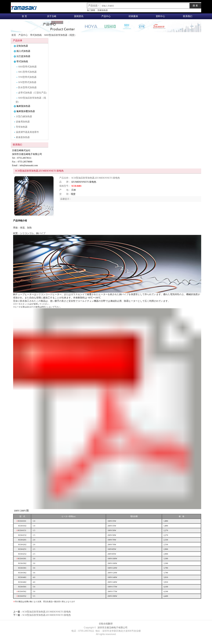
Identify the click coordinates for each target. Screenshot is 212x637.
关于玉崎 (51, 16)
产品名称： (65, 178)
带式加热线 (36, 35)
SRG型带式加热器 (27, 72)
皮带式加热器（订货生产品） (33, 92)
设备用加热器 (23, 121)
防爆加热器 (103, 10)
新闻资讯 (78, 16)
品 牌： (65, 182)
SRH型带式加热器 (27, 66)
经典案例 (133, 16)
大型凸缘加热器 (24, 116)
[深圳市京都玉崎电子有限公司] (24, 7)
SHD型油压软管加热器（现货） (60, 35)
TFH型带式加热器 (27, 77)
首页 (13, 35)
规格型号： (65, 186)
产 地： (65, 190)
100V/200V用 (21, 510)
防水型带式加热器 (27, 87)
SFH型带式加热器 (27, 82)
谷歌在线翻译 (106, 623)
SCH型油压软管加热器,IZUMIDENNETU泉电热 (95, 178)
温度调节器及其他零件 (27, 132)
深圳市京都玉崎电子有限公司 (112, 627)
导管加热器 (21, 127)
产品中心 (106, 16)
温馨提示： (66, 199)
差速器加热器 (23, 137)
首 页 (24, 16)
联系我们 (187, 16)
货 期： (65, 194)
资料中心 (160, 16)
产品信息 (92, 5)
